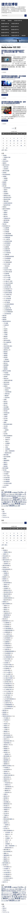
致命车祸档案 (5, 468)
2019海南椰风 (7, 481)
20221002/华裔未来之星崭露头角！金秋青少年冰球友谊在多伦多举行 (13, 102)
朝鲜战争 (6, 395)
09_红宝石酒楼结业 (8, 290)
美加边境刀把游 (7, 199)
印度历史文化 (6, 384)
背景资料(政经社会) (7, 321)
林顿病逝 (5, 353)
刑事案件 (13, 494)
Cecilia (20, 492)
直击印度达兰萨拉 (7, 197)
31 (6, 147)
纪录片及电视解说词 (8, 435)
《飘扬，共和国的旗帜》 (10, 450)
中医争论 (5, 330)
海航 (24, 500)
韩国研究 (5, 464)
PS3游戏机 (6, 372)
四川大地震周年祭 (7, 342)
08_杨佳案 (6, 267)
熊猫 (5, 502)
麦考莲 (16, 505)
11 (10, 140)
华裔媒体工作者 (7, 157)
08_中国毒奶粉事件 (8, 262)
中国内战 (6, 389)
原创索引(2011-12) (4, 26)
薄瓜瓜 (9, 504)
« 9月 (2, 150)
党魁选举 (5, 336)
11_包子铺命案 (7, 302)
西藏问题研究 (6, 460)
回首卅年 (5, 214)
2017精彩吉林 (7, 479)
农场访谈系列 (5, 161)
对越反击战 (7, 393)
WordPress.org (6, 517)
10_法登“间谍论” (7, 300)
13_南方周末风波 (7, 313)
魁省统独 (5, 466)
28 (21, 145)
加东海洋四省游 (7, 187)
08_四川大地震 (7, 264)
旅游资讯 (5, 428)
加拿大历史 (6, 166)
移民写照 (4, 315)
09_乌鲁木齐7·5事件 (8, 281)
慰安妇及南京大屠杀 (8, 424)
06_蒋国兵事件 (7, 248)
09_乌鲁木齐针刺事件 (8, 283)
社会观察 (5, 180)
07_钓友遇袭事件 (7, 258)
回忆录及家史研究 (6, 174)
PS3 (24, 492)
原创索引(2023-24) (5, 35)
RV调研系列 (6, 325)
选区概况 (6, 359)
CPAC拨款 (6, 323)
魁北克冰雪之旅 (7, 205)
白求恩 (5, 431)
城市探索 (5, 403)
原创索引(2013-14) (14, 26)
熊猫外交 (9, 502)
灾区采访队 (7, 266)
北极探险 (6, 430)
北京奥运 (4, 172)
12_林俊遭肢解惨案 (8, 309)
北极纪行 (5, 189)
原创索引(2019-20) (5, 32)
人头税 (10, 494)
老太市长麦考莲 (7, 456)
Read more (4, 69)
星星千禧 (5, 216)
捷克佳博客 (9, 4)
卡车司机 (18, 496)
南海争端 (13, 496)
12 (14, 140)
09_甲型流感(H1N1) (8, 288)
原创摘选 (10, 20)
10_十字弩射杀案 (7, 298)
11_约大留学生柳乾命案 (9, 304)
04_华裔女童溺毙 (7, 233)
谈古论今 (4, 487)
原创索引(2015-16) (5, 29)
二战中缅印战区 (8, 391)
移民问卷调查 (6, 361)
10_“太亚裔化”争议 (8, 294)
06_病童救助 (6, 246)
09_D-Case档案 (7, 277)
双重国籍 (22, 496)
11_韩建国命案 (7, 306)
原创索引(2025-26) (15, 35)
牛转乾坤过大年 (7, 218)
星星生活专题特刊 (6, 208)
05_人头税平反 (7, 239)
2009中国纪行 (7, 471)
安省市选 (10, 498)
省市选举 (5, 357)
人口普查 (5, 334)
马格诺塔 (11, 506)
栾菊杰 (21, 500)
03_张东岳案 (6, 229)
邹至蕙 (4, 900)
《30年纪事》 (8, 437)
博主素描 (3, 20)
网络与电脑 (6, 454)
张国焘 (5, 422)
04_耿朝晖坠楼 (7, 237)
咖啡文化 (5, 401)
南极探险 (5, 191)
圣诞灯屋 (4, 498)
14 (21, 140)
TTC (5, 327)
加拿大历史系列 (6, 165)
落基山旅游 (6, 201)
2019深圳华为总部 (7, 483)
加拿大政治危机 (7, 340)
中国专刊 (5, 210)
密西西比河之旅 (7, 195)
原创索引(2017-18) (14, 29)
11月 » (6, 150)
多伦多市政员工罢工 (8, 346)
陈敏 (7, 505)
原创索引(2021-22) (15, 32)
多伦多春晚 (6, 407)
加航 (23, 494)
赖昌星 (18, 504)
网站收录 (23, 35)
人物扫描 (4, 155)
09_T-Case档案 (7, 279)
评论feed (4, 515)
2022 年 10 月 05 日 (11, 55)
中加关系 (5, 328)
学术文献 (5, 410)
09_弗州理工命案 (7, 287)
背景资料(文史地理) (7, 370)
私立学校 (5, 433)
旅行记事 (4, 185)
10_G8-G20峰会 (7, 296)
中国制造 (5, 332)
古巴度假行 (6, 193)
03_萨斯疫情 (6, 231)
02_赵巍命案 (6, 227)
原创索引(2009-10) (15, 23)
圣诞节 (8, 498)
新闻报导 (4, 72)
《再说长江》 (7, 439)
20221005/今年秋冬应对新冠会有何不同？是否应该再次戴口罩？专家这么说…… (12, 51)
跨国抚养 (23, 504)
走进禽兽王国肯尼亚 (8, 203)
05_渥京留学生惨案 (8, 241)
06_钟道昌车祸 (7, 250)
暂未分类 (4, 224)
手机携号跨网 (6, 348)
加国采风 (4, 163)
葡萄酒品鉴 (6, 222)
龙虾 (19, 506)
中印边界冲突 (7, 388)
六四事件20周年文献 (8, 380)
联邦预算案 (6, 365)
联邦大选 (5, 363)
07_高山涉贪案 (7, 260)
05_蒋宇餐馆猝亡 (7, 243)
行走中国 (4, 470)
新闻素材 (4, 184)
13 (17, 140)
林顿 (18, 500)
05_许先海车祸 (7, 245)
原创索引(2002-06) (18, 20)
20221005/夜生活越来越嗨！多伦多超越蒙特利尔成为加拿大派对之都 (13, 76)
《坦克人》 (7, 441)
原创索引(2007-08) (5, 23)
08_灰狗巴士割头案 (8, 271)
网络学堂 (4, 319)
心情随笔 (4, 176)
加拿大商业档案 (6, 170)
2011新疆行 (6, 473)
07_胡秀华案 (6, 254)
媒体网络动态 (6, 409)
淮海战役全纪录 (8, 452)
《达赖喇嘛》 (7, 449)
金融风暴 (5, 368)
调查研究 (13, 504)
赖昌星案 (5, 367)
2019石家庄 (6, 485)
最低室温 (5, 351)
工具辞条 (5, 416)
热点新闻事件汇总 (6, 226)
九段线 (7, 494)
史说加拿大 (6, 168)
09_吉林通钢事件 (7, 285)
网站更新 (4, 317)
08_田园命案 (6, 273)
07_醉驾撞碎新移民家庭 (9, 256)
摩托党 (23, 498)
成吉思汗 (20, 498)
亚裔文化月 (6, 378)
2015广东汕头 (7, 475)
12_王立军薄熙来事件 (8, 311)
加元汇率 (5, 338)
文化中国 (5, 426)
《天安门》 (7, 445)
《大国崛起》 (7, 443)
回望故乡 (5, 212)
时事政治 (4, 206)
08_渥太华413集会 (8, 269)
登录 (3, 511)
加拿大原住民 (6, 382)
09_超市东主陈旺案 (8, 292)
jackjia (4, 55)
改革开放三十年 (7, 349)
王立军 (14, 502)
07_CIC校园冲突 (7, 252)
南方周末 (8, 496)
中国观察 (5, 178)
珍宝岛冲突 (7, 397)
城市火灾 (5, 405)
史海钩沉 (5, 386)
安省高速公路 (6, 412)
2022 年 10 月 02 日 (11, 105)
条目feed (4, 513)
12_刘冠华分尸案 (7, 307)
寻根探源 (5, 414)
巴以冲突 (5, 418)
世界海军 (5, 376)
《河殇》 (6, 447)
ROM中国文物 (7, 374)
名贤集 (5, 399)
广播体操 (5, 420)
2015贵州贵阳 (7, 477)
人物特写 (4, 159)
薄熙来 (5, 504)
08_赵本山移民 (7, 275)
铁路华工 (5, 462)
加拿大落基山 (18, 494)
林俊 (14, 500)
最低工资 (11, 500)
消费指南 (5, 355)
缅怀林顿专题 (6, 220)
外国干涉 (5, 344)
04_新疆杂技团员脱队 (8, 235)
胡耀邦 (5, 458)
